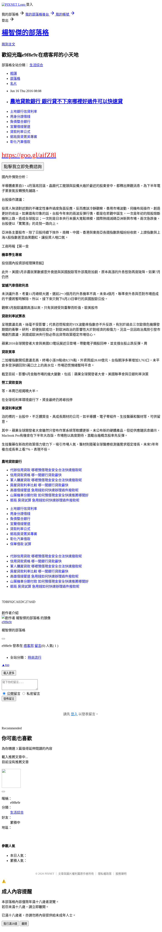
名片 (13, 83)
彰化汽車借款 (20, 142)
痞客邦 (29, 646)
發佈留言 (8, 698)
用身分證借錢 (20, 116)
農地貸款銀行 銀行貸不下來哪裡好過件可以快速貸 (66, 101)
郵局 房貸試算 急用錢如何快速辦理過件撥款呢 (44, 500)
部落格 (15, 78)
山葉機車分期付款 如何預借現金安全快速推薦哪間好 (49, 495)
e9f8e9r (7, 622)
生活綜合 (36, 65)
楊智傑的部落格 (25, 32)
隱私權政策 (105, 873)
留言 (38, 646)
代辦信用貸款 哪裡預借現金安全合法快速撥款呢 (46, 470)
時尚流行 (34, 657)
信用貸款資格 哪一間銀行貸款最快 (36, 475)
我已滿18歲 (10, 923)
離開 (24, 923)
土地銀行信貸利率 (23, 111)
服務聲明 (121, 873)
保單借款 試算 (20, 544)
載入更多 (8, 673)
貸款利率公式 (20, 132)
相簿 (13, 73)
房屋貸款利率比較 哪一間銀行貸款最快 (39, 485)
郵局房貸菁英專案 (23, 137)
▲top (5, 665)
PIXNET (49, 873)
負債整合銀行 (20, 121)
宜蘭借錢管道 (20, 126)
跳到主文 (8, 44)
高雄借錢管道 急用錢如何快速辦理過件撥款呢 (44, 490)
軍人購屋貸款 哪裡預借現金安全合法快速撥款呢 (46, 480)
